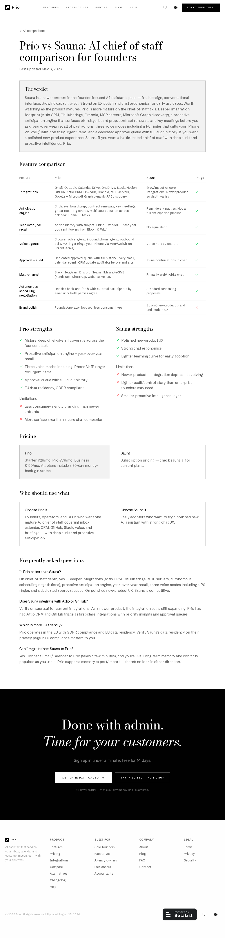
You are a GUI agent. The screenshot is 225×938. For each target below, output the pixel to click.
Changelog (58, 880)
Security (190, 860)
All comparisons (34, 31)
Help (134, 7)
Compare (56, 867)
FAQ (142, 860)
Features (51, 7)
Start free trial (201, 7)
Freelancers (102, 867)
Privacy (189, 854)
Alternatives (77, 7)
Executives (102, 854)
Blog (119, 7)
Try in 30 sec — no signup (142, 777)
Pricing (101, 7)
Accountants (103, 874)
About (143, 847)
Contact (145, 867)
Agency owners (105, 860)
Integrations (59, 860)
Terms (188, 847)
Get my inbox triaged (80, 777)
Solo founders (104, 847)
